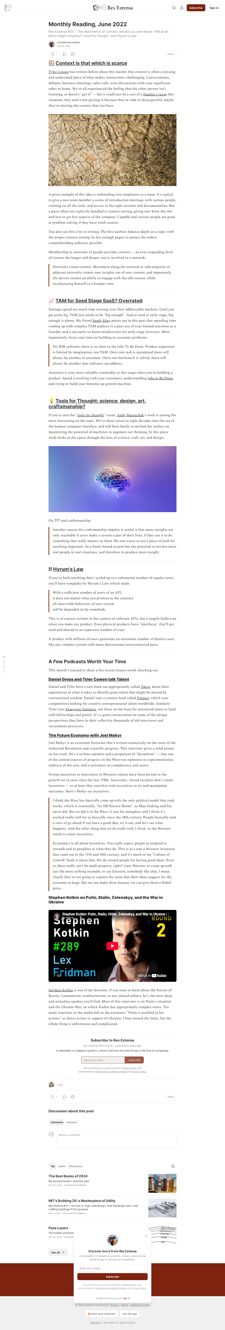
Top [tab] (53, 1166)
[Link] (43, 63)
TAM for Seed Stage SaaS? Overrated (99, 301)
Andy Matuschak (130, 415)
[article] (112, 1183)
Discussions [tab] (75, 1166)
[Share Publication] (181, 7)
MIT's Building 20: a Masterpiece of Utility (82, 1201)
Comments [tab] (57, 1122)
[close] (146, 1236)
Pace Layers (58, 1228)
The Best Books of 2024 (68, 1176)
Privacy (115, 1305)
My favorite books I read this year (69, 1181)
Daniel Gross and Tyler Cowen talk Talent (89, 679)
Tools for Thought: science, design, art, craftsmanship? (97, 403)
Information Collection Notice (111, 1288)
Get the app (130, 1313)
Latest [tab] (61, 1166)
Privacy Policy (139, 1288)
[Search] (174, 7)
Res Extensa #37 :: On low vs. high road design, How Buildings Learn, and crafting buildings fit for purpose (93, 1207)
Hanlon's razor (155, 94)
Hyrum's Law (68, 569)
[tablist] (64, 1122)
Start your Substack (103, 1313)
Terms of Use (129, 1284)
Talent (145, 686)
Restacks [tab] (72, 1122)
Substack (95, 1322)
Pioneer (143, 698)
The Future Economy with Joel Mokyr (85, 735)
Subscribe (195, 7)
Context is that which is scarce (91, 63)
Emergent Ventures (81, 709)
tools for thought (90, 415)
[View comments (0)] (64, 54)
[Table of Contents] (3, 665)
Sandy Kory (101, 320)
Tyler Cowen (59, 71)
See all (55, 1252)
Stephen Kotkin (61, 990)
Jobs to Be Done (160, 378)
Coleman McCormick (68, 42)
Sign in (214, 7)
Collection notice (140, 1305)
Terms (124, 1305)
